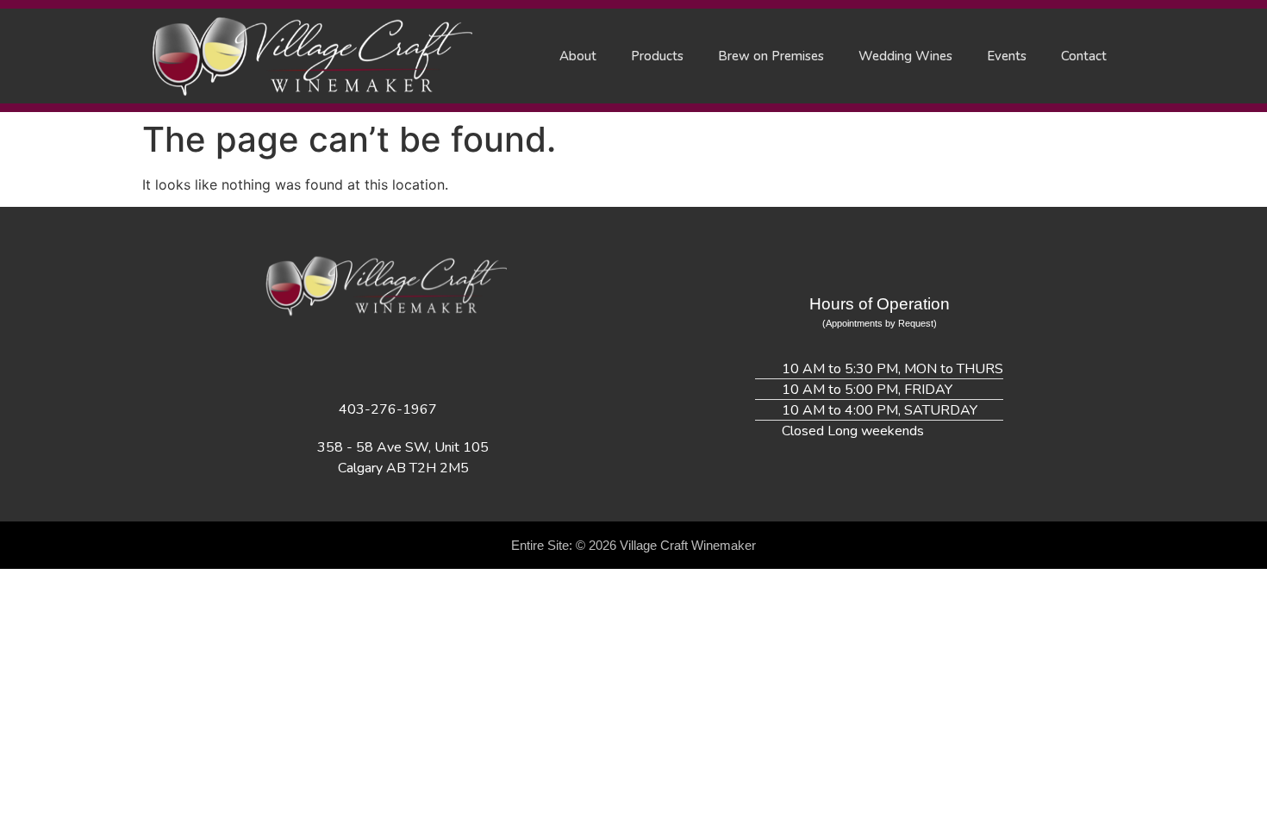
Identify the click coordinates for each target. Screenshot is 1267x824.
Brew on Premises (771, 56)
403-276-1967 (388, 409)
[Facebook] (317, 360)
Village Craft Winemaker (688, 545)
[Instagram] (364, 360)
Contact (1084, 56)
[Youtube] (459, 360)
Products (657, 56)
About (577, 56)
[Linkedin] (412, 360)
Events (1007, 56)
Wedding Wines (905, 56)
